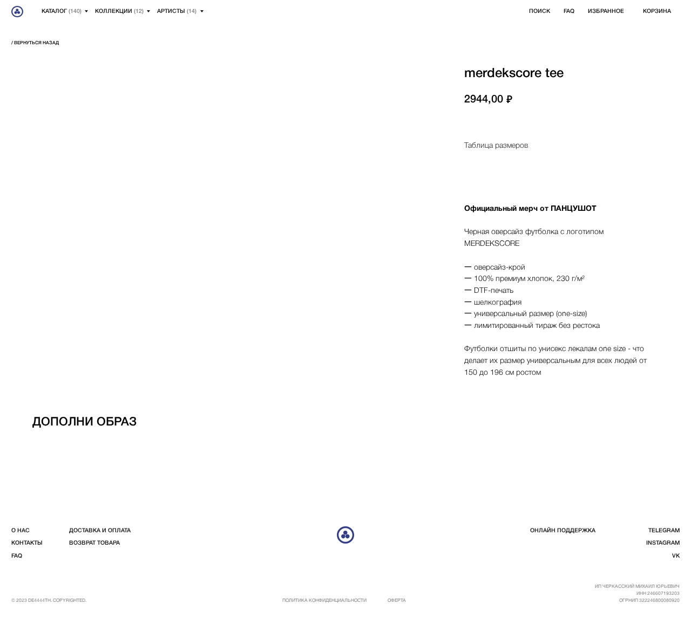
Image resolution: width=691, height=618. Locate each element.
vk (676, 556)
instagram (663, 543)
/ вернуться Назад (35, 43)
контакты (27, 543)
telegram (664, 530)
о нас (20, 530)
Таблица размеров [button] (496, 145)
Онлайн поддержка (562, 530)
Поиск (539, 11)
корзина (657, 11)
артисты (177, 11)
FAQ (569, 11)
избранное (606, 11)
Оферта (397, 601)
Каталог (62, 11)
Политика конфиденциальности (324, 601)
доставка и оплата (100, 530)
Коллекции (119, 11)
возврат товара (94, 543)
